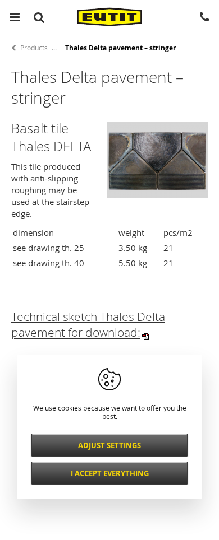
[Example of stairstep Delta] (157, 194)
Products (34, 47)
